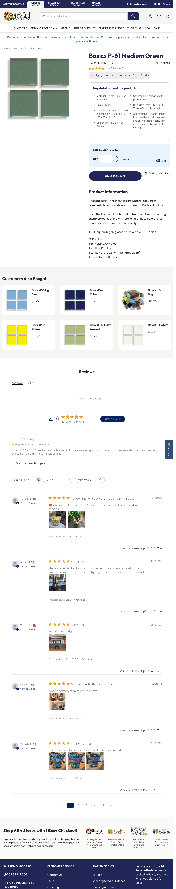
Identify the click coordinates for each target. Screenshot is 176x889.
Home (6, 48)
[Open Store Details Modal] (22, 4)
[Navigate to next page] (111, 805)
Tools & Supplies (84, 28)
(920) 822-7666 (15, 874)
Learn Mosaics (138, 4)
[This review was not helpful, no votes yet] (158, 548)
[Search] (133, 16)
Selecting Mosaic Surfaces (108, 881)
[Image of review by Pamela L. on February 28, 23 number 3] (95, 761)
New (147, 28)
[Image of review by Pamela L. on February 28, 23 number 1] (57, 761)
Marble (65, 28)
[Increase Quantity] (116, 157)
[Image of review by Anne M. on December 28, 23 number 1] (57, 582)
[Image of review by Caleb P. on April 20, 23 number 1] (57, 701)
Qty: (95, 159)
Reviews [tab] (17, 382)
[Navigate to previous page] (62, 805)
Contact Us (54, 875)
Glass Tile (20, 28)
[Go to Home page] (17, 16)
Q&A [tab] (31, 382)
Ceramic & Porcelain (43, 28)
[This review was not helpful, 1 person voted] (158, 671)
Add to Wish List (159, 173)
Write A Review (112, 419)
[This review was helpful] (152, 611)
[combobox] (58, 480)
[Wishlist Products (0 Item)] (159, 16)
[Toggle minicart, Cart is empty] (167, 16)
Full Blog (97, 875)
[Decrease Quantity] (116, 161)
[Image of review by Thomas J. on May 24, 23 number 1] (57, 642)
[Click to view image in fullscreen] (39, 88)
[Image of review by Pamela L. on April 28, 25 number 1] (57, 519)
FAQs (50, 881)
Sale (157, 28)
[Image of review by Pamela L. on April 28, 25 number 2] (76, 519)
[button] (36, 4)
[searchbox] (24, 479)
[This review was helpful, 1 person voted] (152, 548)
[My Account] (150, 16)
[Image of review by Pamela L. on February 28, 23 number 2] (76, 761)
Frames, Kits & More (111, 28)
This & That (134, 28)
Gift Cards (164, 4)
